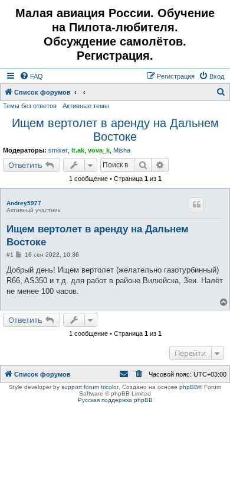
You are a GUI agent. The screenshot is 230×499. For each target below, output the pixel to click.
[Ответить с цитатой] (196, 204)
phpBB (188, 387)
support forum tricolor (90, 387)
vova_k (99, 150)
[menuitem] (31, 76)
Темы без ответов (30, 105)
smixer (58, 150)
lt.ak (77, 150)
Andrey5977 (23, 203)
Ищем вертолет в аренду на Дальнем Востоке (115, 129)
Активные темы (86, 105)
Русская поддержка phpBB (115, 400)
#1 (10, 254)
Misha (121, 150)
